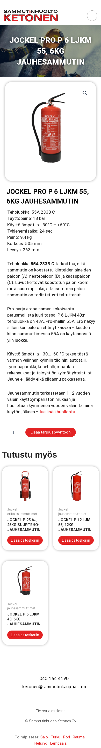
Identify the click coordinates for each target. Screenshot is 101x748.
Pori (66, 737)
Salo (44, 737)
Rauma (79, 737)
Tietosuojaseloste (50, 711)
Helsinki (40, 743)
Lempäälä (58, 743)
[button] (79, 16)
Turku (55, 737)
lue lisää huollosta (57, 411)
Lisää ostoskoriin (25, 540)
